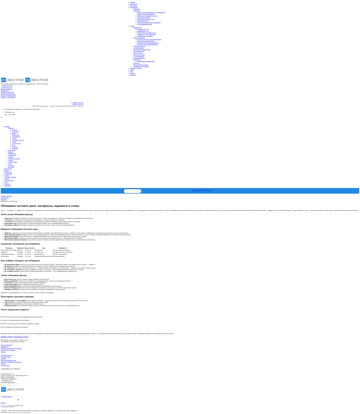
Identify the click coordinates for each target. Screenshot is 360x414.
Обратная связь (5, 357)
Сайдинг (136, 63)
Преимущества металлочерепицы (148, 43)
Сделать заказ (5, 365)
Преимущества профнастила (146, 33)
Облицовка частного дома (145, 19)
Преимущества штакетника (146, 61)
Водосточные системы (141, 65)
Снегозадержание (139, 58)
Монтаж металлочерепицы (145, 14)
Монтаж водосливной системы (147, 16)
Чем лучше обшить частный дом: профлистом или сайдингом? (22, 317)
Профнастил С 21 (143, 31)
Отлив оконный (139, 56)
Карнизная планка (139, 46)
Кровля (3, 363)
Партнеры (137, 9)
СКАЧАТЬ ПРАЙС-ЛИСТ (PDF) (202, 190)
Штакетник (137, 60)
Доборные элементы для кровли (11, 348)
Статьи (132, 26)
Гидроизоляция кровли (144, 24)
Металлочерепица (139, 38)
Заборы (3, 352)
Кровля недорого (142, 21)
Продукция (133, 4)
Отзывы (132, 73)
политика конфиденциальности (8, 406)
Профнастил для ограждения (146, 34)
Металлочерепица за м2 (8, 360)
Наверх (3, 403)
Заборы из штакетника (8, 97)
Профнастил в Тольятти (141, 66)
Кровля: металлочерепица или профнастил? (151, 12)
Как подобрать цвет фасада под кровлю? (15, 327)
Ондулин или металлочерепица (147, 44)
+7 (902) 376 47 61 (6, 87)
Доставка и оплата (136, 68)
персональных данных (19, 405)
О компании (134, 7)
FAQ (131, 71)
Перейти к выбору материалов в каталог (15, 337)
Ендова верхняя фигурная (142, 49)
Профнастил (138, 27)
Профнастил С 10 (143, 29)
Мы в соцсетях (12, 400)
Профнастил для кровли (145, 36)
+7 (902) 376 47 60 (6, 85)
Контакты (133, 75)
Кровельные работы (143, 17)
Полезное (137, 11)
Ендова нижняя (139, 48)
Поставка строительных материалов (148, 22)
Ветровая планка (139, 51)
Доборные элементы (7, 92)
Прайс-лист (133, 5)
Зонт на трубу (138, 53)
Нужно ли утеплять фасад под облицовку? (16, 320)
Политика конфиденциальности (11, 362)
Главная (132, 2)
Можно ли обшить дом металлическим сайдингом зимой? (20, 323)
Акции (132, 70)
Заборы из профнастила (8, 95)
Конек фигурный (139, 54)
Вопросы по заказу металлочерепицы (149, 39)
